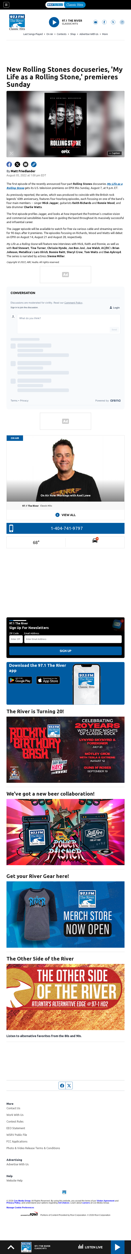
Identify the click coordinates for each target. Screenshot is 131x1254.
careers (86, 1203)
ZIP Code (14, 633)
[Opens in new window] (65, 750)
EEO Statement (15, 1128)
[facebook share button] (9, 164)
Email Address (31, 633)
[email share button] (25, 164)
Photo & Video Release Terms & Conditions (33, 1148)
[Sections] (6, 5)
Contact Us (13, 1108)
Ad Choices (63, 1203)
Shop (73, 34)
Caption (114, 153)
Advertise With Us (88, 34)
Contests (62, 34)
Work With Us (15, 1114)
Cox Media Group (22, 1201)
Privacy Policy (13, 1203)
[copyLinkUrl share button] (34, 164)
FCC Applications (16, 1141)
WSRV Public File (16, 1134)
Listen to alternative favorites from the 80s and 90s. (44, 1036)
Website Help (14, 1180)
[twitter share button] (17, 164)
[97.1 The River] (65, 4)
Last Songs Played (33, 34)
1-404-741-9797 (67, 528)
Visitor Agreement (105, 1201)
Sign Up (65, 650)
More (105, 34)
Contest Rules (15, 1121)
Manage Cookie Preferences (20, 1207)
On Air (49, 34)
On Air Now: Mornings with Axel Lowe (66, 495)
